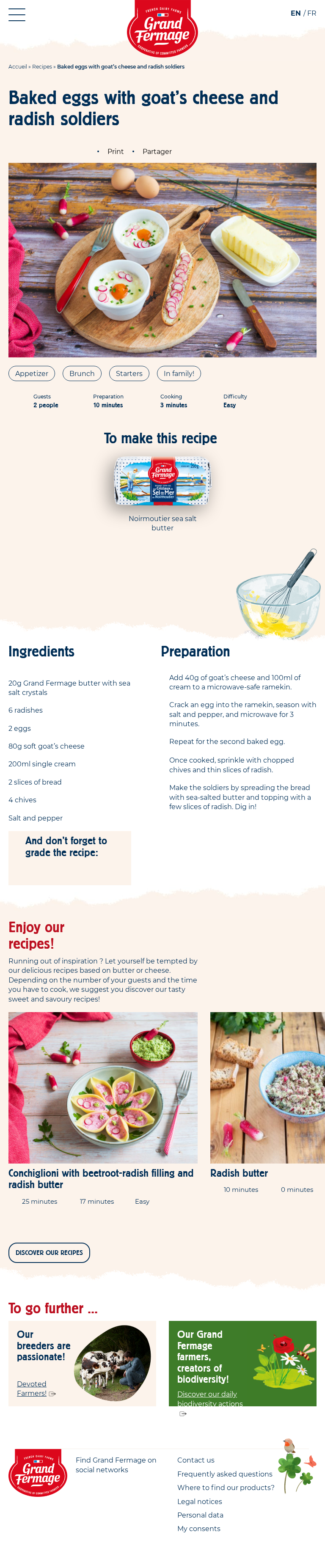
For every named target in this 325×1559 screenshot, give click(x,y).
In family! (179, 373)
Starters (129, 373)
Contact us (196, 1460)
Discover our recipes (49, 1253)
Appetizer (31, 373)
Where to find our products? (226, 1487)
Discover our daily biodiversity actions (210, 1399)
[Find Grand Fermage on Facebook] (81, 1484)
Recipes (42, 66)
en (296, 13)
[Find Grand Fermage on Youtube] (99, 1484)
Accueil (17, 66)
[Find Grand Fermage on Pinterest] (115, 1484)
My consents (198, 1528)
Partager (157, 151)
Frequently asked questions (225, 1474)
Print (115, 151)
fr (312, 13)
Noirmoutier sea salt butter (163, 523)
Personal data (200, 1515)
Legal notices (199, 1501)
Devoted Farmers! (32, 1388)
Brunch (82, 373)
